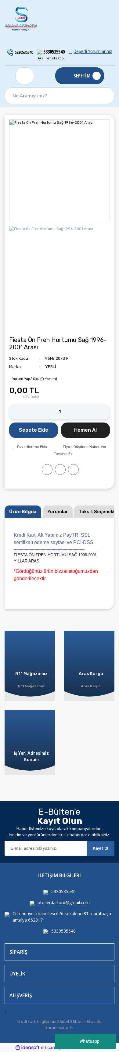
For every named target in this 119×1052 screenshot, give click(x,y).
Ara (41, 58)
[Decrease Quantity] (13, 411)
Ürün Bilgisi (23, 511)
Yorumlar (57, 511)
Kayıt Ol (100, 848)
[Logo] (21, 19)
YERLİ (50, 366)
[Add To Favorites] (30, 446)
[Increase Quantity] (105, 411)
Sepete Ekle (33, 430)
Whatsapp (89, 1041)
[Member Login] (24, 75)
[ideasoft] (27, 1047)
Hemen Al (85, 430)
